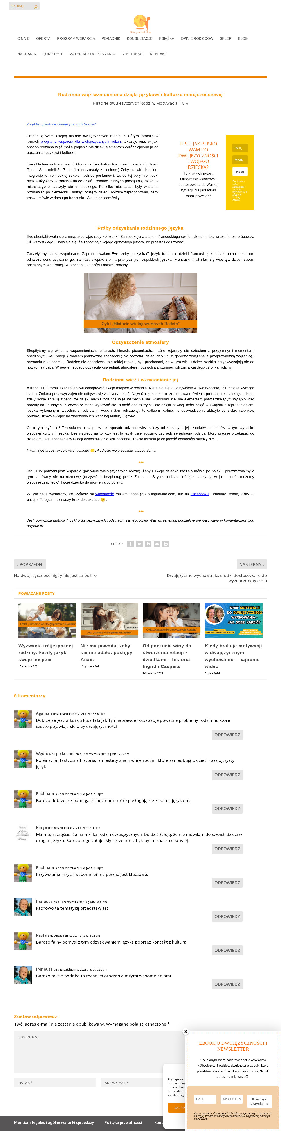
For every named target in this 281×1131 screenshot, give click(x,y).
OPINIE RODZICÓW (197, 38)
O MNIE (23, 38)
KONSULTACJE (140, 38)
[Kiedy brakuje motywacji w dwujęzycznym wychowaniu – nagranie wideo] (234, 620)
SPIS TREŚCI (132, 54)
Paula (41, 935)
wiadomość (104, 494)
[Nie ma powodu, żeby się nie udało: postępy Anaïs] (109, 620)
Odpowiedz (227, 735)
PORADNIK (111, 38)
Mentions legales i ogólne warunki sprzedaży (55, 1122)
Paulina (43, 793)
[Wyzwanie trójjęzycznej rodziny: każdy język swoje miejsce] (47, 620)
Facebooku (200, 494)
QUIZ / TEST (53, 54)
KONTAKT (158, 54)
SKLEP (225, 38)
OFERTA (43, 38)
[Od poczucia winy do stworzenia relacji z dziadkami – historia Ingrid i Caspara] (171, 620)
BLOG (243, 38)
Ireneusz (44, 901)
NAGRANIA (26, 54)
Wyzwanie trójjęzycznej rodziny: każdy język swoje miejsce (45, 652)
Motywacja (167, 103)
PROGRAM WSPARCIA (76, 38)
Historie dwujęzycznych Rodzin (123, 103)
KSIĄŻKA (166, 38)
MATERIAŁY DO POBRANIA (92, 54)
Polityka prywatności (123, 1122)
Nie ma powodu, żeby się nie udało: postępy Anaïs (106, 652)
